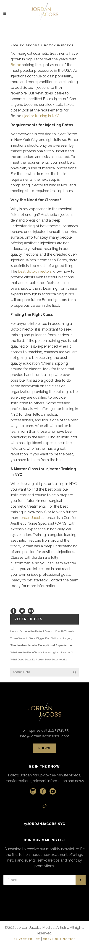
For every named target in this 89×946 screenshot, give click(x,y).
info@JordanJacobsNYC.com (44, 736)
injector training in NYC (40, 116)
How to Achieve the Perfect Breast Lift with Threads (42, 631)
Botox (15, 65)
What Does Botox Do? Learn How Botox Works (38, 659)
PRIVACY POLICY (26, 939)
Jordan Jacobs (31, 518)
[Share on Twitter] (22, 610)
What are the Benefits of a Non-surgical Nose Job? (41, 652)
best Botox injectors (35, 271)
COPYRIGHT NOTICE (59, 939)
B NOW (44, 748)
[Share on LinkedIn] (31, 610)
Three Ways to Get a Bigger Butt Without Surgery (41, 638)
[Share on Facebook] (13, 610)
